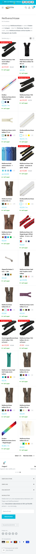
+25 (32, 276)
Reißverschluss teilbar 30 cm (7, 406)
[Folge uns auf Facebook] (3, 533)
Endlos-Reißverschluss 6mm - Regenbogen (9, 97)
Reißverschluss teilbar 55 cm (7, 233)
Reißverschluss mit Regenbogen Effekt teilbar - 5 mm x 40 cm (26, 235)
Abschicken (8, 516)
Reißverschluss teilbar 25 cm (25, 371)
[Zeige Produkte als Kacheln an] (30, 38)
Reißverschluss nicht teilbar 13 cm (27, 306)
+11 (14, 410)
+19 (32, 309)
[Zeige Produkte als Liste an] (33, 38)
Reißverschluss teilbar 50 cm (25, 439)
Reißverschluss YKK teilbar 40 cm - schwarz (26, 340)
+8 (14, 309)
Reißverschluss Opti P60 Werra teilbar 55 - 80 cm (27, 62)
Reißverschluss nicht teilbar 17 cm (9, 131)
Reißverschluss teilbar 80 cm (7, 200)
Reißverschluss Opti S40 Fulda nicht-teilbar (8, 372)
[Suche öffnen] (26, 8)
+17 (14, 135)
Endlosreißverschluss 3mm (27, 131)
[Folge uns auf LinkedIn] (16, 533)
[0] (33, 8)
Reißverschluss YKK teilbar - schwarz (26, 96)
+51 (32, 135)
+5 (14, 170)
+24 (32, 66)
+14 (32, 410)
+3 (32, 443)
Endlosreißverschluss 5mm (27, 200)
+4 (14, 237)
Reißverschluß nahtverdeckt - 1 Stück (7, 165)
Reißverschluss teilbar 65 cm (7, 306)
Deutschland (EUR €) (9, 525)
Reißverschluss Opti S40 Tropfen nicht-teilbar (26, 271)
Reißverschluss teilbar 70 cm (25, 406)
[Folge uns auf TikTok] (13, 533)
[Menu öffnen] (2, 7)
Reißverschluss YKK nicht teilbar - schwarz (8, 62)
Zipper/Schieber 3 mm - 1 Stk (7, 270)
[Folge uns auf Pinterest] (9, 533)
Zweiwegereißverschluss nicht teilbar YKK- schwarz (9, 340)
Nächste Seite (27, 456)
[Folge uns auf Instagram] (6, 533)
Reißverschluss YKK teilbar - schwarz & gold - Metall (26, 165)
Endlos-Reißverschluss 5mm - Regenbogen (9, 440)
